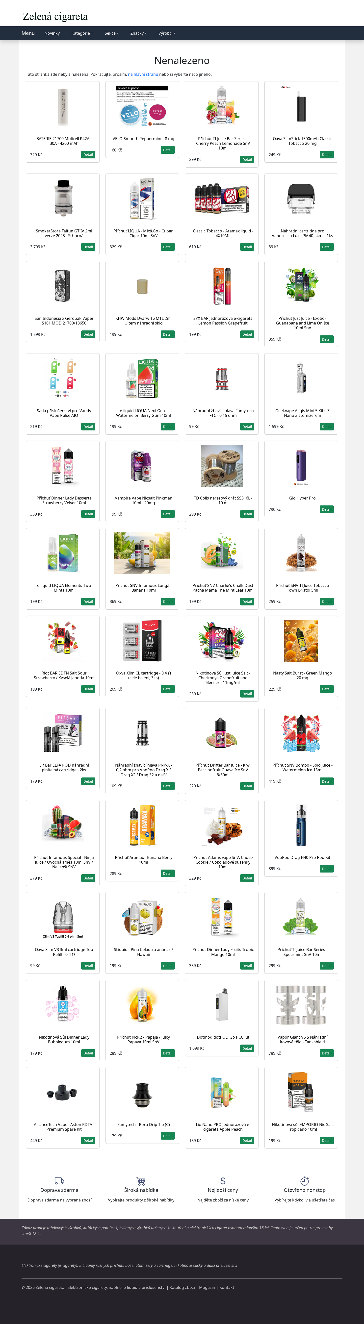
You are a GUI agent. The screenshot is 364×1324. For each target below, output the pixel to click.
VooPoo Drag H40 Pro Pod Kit (302, 857)
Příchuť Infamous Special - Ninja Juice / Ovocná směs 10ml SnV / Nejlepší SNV (64, 862)
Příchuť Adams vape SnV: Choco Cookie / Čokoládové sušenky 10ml (223, 862)
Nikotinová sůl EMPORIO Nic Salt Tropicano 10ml (302, 1127)
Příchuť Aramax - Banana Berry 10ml (143, 860)
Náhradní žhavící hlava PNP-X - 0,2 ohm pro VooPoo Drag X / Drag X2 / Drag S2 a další (143, 769)
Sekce (110, 33)
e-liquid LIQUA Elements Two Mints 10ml (64, 588)
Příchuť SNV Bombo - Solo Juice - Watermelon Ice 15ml (302, 767)
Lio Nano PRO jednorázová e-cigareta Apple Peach (223, 1127)
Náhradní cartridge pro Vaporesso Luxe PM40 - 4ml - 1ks (302, 233)
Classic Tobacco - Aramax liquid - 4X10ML (223, 233)
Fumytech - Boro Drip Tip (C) (143, 1124)
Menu (28, 33)
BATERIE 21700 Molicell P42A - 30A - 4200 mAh (64, 141)
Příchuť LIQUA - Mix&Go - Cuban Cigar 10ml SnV (143, 233)
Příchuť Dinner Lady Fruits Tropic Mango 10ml (223, 952)
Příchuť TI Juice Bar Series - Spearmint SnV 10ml (302, 952)
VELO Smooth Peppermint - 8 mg (143, 138)
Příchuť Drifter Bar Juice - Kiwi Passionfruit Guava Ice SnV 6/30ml (223, 769)
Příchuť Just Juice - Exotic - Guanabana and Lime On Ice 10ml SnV (302, 323)
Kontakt (226, 1287)
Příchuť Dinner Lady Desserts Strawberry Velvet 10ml (64, 500)
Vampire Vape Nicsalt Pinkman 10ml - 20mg (143, 500)
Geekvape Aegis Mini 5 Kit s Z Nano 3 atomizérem (302, 413)
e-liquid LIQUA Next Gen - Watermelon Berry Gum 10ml (143, 413)
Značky (137, 33)
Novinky (52, 33)
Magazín (207, 1287)
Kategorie (81, 33)
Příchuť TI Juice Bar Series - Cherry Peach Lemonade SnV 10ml (223, 143)
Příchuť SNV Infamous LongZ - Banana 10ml (143, 588)
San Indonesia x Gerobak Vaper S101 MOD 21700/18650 (64, 321)
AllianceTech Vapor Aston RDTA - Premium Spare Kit (64, 1127)
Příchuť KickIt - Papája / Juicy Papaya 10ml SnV (143, 1039)
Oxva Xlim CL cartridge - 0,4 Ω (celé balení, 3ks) (143, 675)
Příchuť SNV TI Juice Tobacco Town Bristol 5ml (302, 588)
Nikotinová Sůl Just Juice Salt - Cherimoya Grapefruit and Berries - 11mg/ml (223, 677)
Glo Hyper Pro (302, 498)
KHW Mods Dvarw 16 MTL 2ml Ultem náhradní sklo (143, 321)
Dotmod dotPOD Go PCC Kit (223, 1037)
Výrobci (165, 33)
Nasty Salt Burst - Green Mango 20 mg (302, 675)
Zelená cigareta (50, 1287)
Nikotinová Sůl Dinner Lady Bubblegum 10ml (64, 1039)
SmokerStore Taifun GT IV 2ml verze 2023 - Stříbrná (64, 233)
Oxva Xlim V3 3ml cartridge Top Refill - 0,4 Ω (64, 952)
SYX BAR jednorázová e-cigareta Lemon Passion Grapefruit (223, 321)
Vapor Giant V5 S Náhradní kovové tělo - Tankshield (303, 1039)
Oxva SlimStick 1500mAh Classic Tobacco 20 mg (302, 141)
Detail (88, 154)
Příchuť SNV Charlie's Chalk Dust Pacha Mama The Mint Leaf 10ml (223, 588)
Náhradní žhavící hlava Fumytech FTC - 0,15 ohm (223, 413)
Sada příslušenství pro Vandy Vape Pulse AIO (64, 413)
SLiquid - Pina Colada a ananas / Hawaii (143, 952)
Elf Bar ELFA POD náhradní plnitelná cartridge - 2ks (64, 767)
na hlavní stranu (143, 74)
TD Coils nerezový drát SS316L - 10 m (223, 500)
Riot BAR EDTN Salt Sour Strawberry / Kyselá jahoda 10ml (64, 675)
